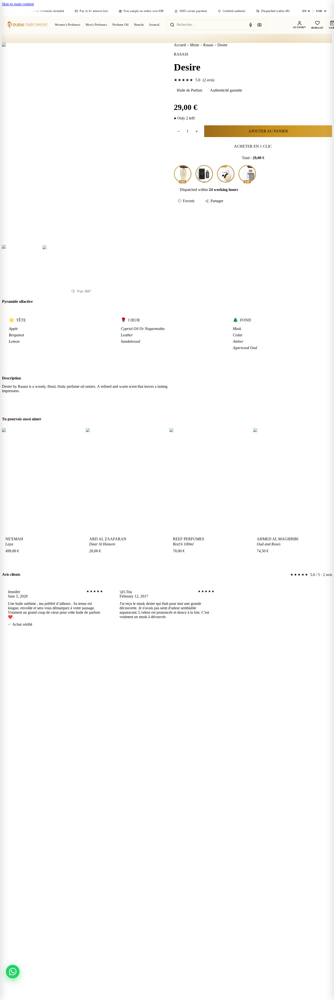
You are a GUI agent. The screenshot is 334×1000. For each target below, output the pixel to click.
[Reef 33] (204, 174)
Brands (139, 24)
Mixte (194, 45)
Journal (154, 24)
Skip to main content (18, 4)
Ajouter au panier (268, 131)
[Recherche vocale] (250, 24)
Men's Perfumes (96, 24)
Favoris (188, 201)
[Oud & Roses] (225, 174)
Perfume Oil (120, 24)
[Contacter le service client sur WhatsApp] (13, 971)
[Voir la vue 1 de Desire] (21, 263)
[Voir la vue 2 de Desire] (61, 263)
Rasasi (208, 45)
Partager (217, 201)
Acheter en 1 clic (253, 146)
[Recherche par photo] (259, 24)
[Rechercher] (172, 25)
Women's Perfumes (67, 24)
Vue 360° (84, 291)
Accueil (180, 45)
